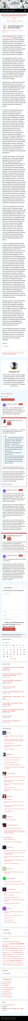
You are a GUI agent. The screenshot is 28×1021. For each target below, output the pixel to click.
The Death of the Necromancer (11, 760)
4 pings (5, 396)
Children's (13, 944)
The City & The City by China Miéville (13, 842)
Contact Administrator (8, 1004)
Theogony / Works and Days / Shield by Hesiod (13, 736)
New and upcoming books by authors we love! (13, 802)
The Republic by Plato (9, 743)
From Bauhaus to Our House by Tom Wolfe (14, 884)
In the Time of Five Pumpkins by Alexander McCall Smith (14, 767)
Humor (13, 954)
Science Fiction (15, 960)
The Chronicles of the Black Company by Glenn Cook (14, 872)
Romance (23, 958)
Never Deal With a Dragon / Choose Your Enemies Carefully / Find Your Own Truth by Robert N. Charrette (14, 832)
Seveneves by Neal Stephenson (11, 863)
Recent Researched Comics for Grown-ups (14, 809)
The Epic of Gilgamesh (9, 749)
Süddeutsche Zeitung (10, 962)
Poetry (11, 958)
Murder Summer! (8, 811)
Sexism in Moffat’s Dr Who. (10, 922)
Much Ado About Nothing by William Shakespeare (12, 746)
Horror (21, 952)
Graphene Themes (12, 1019)
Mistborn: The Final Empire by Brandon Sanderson (13, 912)
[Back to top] (24, 1017)
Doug (11, 30)
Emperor (9, 353)
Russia (4, 960)
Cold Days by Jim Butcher (10, 819)
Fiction (23, 948)
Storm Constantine (7, 996)
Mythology (17, 956)
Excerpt (23, 946)
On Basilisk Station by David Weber (12, 828)
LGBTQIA (17, 954)
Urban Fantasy (10, 965)
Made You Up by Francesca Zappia (12, 892)
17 (10, 652)
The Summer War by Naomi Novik (12, 764)
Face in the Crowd (8, 917)
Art (13, 941)
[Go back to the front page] (14, 4)
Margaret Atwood (7, 993)
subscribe (18, 624)
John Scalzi (5, 985)
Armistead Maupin (7, 989)
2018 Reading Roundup (9, 839)
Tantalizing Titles (19, 962)
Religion (18, 958)
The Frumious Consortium (8, 10)
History (16, 952)
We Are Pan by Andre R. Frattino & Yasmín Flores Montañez (14, 781)
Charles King (5, 995)
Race (7, 32)
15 (4, 652)
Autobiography (5, 944)
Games (4, 950)
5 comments (7, 393)
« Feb (12, 658)
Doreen (20, 943)
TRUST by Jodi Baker (9, 894)
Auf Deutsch (17, 941)
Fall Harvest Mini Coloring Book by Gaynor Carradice (14, 784)
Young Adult (19, 965)
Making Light (5, 983)
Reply (20, 404)
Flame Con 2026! (7, 716)
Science (7, 960)
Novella (7, 958)
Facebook (18, 1008)
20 (20, 652)
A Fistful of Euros (7, 982)
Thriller (4, 965)
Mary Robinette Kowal (8, 987)
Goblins (4, 354)
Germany (8, 950)
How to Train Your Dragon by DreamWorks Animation (14, 900)
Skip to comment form (7, 399)
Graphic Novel (14, 950)
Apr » (15, 658)
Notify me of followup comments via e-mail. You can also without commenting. (13, 624)
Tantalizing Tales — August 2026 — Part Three (13, 790)
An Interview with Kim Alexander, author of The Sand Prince (14, 860)
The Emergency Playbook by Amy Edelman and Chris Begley (14, 806)
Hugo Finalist (6, 954)
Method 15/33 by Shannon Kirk (11, 897)
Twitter (11, 1008)
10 (10, 650)
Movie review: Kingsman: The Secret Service (15, 850)
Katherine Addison (11, 354)
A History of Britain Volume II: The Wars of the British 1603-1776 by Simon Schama (14, 740)
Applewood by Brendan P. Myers (12, 903)
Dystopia (9, 946)
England (19, 946)
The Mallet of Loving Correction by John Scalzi (14, 17)
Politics (3, 32)
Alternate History (8, 941)
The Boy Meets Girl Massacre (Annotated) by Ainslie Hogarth (14, 853)
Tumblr (4, 1010)
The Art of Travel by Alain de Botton (13, 881)
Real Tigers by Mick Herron (10, 762)
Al (3, 941)
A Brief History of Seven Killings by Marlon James (14, 857)
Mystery (11, 956)
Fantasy (20, 30)
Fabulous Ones (15, 30)
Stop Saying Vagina (8, 920)
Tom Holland (5, 991)
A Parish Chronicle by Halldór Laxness (13, 691)
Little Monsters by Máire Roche (11, 721)
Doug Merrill (6, 30)
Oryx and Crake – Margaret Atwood (12, 915)
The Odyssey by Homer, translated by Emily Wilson (14, 777)
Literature (21, 954)
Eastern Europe (15, 946)
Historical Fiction (10, 952)
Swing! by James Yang (8, 686)
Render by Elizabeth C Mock (13, 21)
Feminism (20, 948)
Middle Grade (5, 956)
